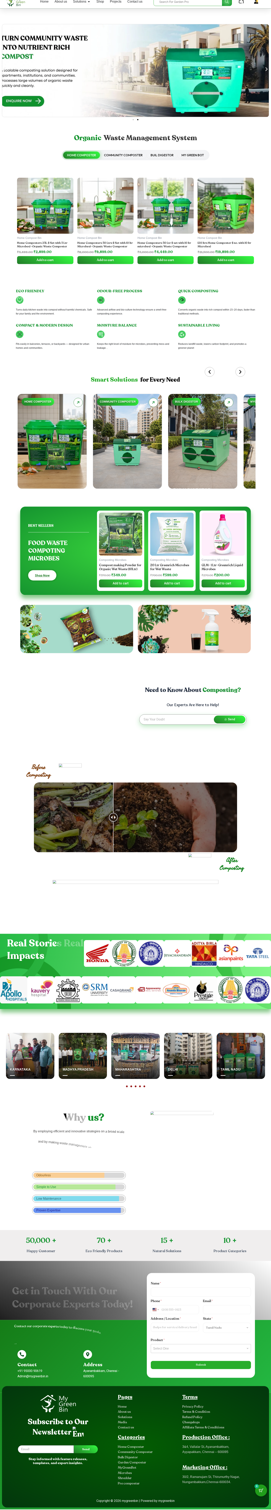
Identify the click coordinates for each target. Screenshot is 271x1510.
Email (208, 1302)
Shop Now (42, 576)
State (208, 1319)
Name (156, 1284)
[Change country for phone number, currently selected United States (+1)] (155, 1310)
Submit (201, 1365)
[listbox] (201, 1349)
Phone (156, 1302)
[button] (4, 69)
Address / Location (166, 1319)
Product (158, 1341)
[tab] (81, 155)
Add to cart (45, 260)
